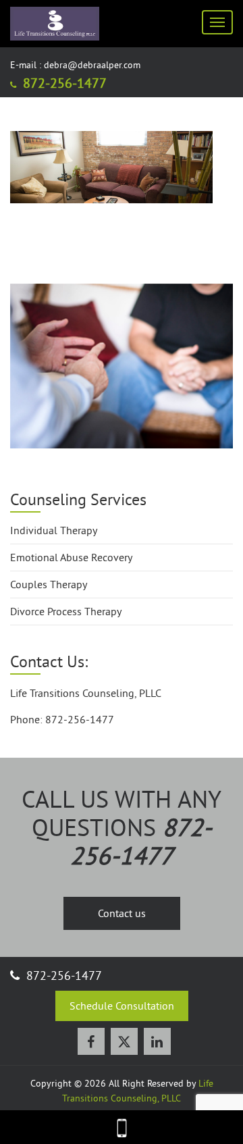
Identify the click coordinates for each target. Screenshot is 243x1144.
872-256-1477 (63, 82)
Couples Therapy (48, 584)
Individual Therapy (53, 530)
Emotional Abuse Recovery (71, 557)
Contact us (122, 913)
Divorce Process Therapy (66, 611)
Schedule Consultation (122, 1005)
